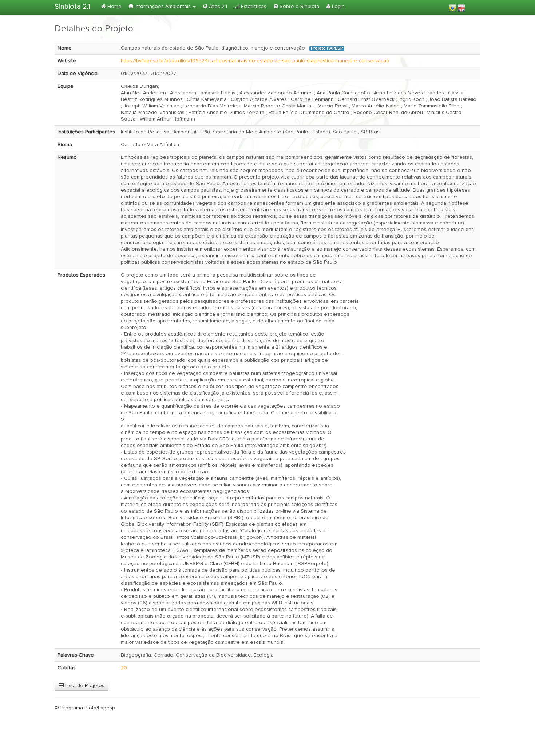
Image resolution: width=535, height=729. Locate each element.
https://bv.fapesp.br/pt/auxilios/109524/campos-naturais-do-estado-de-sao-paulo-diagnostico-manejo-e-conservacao (255, 60)
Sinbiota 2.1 (72, 6)
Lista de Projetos (84, 685)
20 (124, 667)
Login (337, 6)
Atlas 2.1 (217, 6)
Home (114, 6)
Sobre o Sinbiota (298, 6)
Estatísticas (252, 6)
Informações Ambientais (162, 6)
